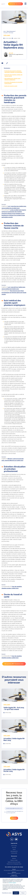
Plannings (14, 847)
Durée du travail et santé (11, 86)
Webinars (14, 858)
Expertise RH (14, 843)
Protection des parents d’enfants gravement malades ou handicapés (13, 71)
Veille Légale (7, 35)
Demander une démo (15, 4)
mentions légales (12, 882)
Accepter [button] (16, 893)
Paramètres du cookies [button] (7, 893)
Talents (14, 849)
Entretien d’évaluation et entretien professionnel (13, 83)
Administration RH (14, 851)
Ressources (14, 856)
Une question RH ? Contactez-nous (14, 663)
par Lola (11, 53)
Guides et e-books (14, 860)
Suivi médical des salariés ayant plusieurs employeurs (12, 79)
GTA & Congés (14, 845)
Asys (5, 31)
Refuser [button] (23, 893)
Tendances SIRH (14, 853)
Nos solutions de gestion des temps (14, 867)
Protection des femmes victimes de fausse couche (13, 75)
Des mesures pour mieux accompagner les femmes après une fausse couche (14, 292)
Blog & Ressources (11, 31)
